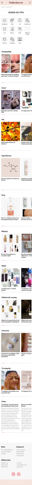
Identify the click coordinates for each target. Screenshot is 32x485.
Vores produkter (6, 451)
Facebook (13, 474)
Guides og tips (9, 7)
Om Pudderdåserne (7, 449)
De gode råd (20, 455)
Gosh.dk (19, 463)
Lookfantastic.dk (22, 465)
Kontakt (3, 453)
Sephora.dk (4, 465)
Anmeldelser (20, 451)
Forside (3, 7)
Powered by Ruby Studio (16, 483)
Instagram (19, 474)
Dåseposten (20, 453)
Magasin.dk (4, 463)
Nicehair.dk (4, 467)
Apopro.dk (20, 467)
